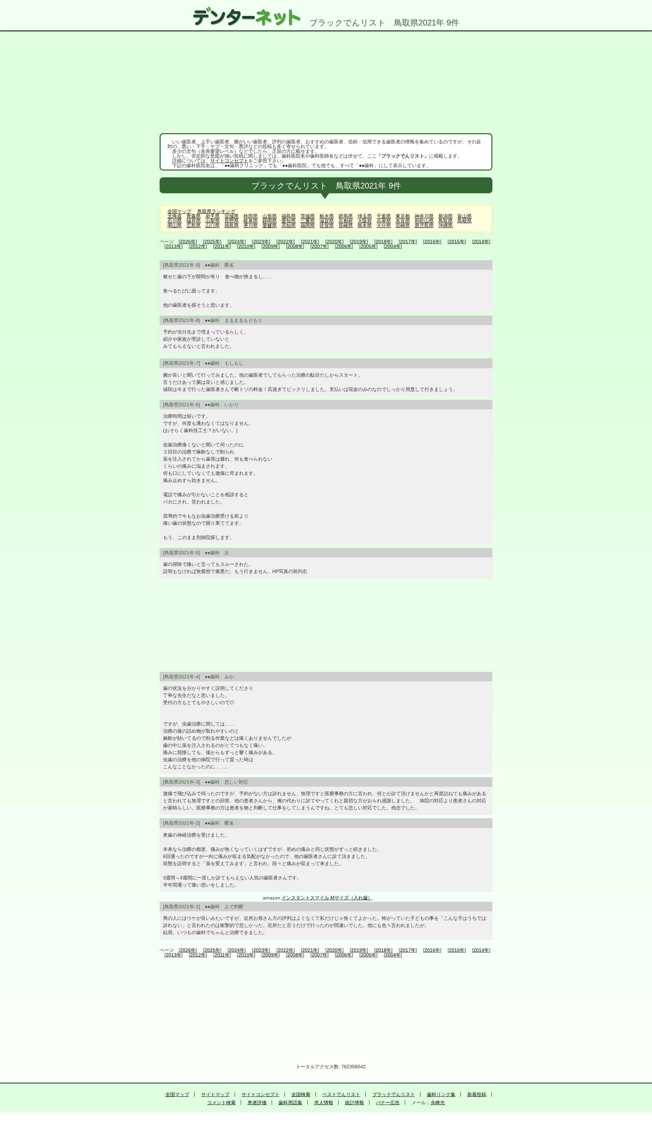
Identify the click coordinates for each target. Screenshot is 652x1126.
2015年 (457, 241)
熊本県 (365, 225)
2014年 (481, 241)
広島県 (193, 225)
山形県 (269, 216)
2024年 (236, 241)
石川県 (174, 220)
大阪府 (365, 220)
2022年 (285, 241)
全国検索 (300, 1094)
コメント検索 (221, 1102)
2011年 (222, 246)
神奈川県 (424, 216)
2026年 (188, 241)
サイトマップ (215, 1094)
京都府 (346, 220)
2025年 (212, 241)
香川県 (250, 225)
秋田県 (250, 216)
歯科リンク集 (441, 1094)
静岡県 (269, 220)
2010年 (246, 246)
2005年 (368, 246)
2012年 (198, 246)
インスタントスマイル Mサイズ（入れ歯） (327, 897)
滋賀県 (327, 220)
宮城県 (231, 216)
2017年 (408, 241)
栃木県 (327, 216)
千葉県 (384, 216)
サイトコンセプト (229, 160)
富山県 (464, 216)
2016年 (432, 241)
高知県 (289, 225)
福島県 (289, 216)
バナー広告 (388, 1102)
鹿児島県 (424, 225)
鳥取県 (445, 220)
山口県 (212, 225)
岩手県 (212, 216)
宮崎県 (403, 225)
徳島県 (231, 225)
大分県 (384, 225)
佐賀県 (327, 225)
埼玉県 (365, 216)
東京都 (403, 216)
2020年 (334, 241)
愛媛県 (269, 225)
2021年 (310, 241)
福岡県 (308, 225)
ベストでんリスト (341, 1094)
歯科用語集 (290, 1102)
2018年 (383, 241)
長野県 (231, 220)
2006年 (344, 246)
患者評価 (257, 1102)
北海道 (174, 216)
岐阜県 (250, 220)
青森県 (193, 216)
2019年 (359, 241)
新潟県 (445, 216)
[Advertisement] (326, 82)
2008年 (295, 246)
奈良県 (403, 220)
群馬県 (346, 216)
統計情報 (354, 1102)
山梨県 (212, 220)
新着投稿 (476, 1094)
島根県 (464, 220)
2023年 (261, 241)
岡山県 (174, 225)
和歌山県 (424, 220)
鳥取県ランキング (216, 211)
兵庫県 (384, 220)
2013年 (173, 246)
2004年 (393, 246)
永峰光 (438, 1102)
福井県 (193, 220)
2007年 (319, 246)
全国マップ (179, 211)
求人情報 (323, 1102)
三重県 (308, 220)
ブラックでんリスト (393, 1094)
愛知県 (289, 220)
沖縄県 (445, 225)
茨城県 (308, 216)
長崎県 (346, 225)
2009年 (270, 246)
